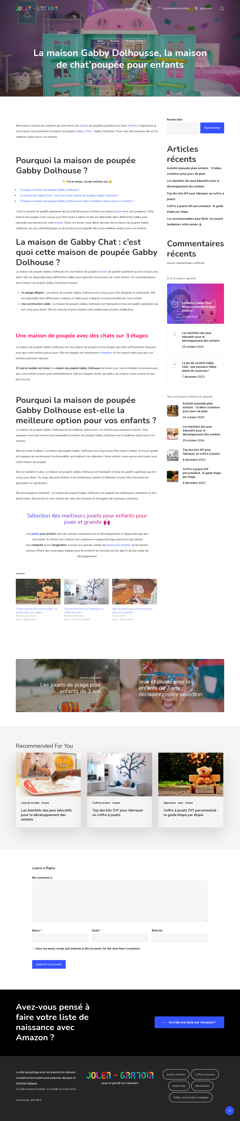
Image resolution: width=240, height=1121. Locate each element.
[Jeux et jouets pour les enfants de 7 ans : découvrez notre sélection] (172, 685)
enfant (59, 222)
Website (157, 930)
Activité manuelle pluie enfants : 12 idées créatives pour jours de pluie (194, 171)
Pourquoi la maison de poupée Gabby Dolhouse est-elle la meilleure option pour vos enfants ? (77, 201)
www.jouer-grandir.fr (29, 1100)
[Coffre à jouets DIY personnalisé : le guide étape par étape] (38, 591)
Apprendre (170, 802)
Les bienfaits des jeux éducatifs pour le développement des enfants (193, 183)
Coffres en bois (101, 802)
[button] (189, 1022)
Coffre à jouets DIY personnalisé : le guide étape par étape (195, 208)
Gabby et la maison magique (191, 1097)
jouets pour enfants (118, 545)
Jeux (100, 40)
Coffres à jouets (205, 1074)
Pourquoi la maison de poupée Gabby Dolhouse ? (50, 189)
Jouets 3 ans (134, 40)
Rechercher (175, 119)
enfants (133, 125)
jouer (119, 211)
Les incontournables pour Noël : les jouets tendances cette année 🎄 (195, 221)
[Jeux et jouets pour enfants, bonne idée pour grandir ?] (134, 591)
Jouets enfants (176, 1074)
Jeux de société (30, 802)
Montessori (202, 1085)
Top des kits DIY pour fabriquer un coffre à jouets (195, 196)
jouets (35, 533)
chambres (106, 352)
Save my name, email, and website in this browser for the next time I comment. (88, 948)
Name (37, 930)
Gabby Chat (83, 131)
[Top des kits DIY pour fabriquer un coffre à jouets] (86, 591)
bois (104, 271)
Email (96, 930)
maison (83, 125)
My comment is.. (43, 877)
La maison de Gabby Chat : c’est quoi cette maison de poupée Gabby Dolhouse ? (69, 195)
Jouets (114, 40)
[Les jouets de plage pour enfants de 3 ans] (68, 685)
